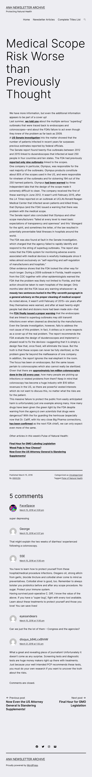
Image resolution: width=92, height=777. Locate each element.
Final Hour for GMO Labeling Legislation (32, 443)
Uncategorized (76, 475)
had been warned (55, 182)
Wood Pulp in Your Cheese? (25, 447)
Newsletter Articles (44, 19)
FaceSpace (27, 505)
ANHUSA (16, 478)
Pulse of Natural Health (72, 478)
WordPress (32, 765)
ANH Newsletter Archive (25, 7)
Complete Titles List (69, 19)
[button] (85, 20)
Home (26, 19)
